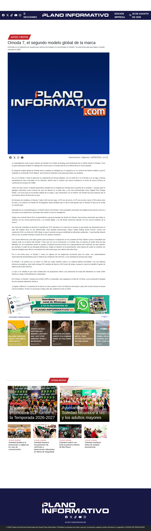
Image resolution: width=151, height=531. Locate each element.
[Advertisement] (58, 360)
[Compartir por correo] (22, 158)
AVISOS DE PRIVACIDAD (135, 527)
